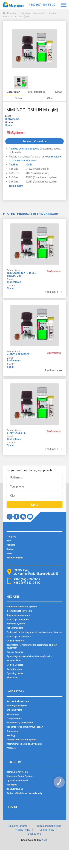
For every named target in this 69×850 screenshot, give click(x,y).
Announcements (15, 557)
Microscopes (13, 714)
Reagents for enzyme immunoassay (25, 727)
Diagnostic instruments (18, 615)
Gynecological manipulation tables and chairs (29, 656)
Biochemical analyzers (18, 701)
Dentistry (14, 762)
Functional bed (14, 660)
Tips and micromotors (17, 780)
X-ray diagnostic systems (19, 611)
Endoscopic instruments (19, 636)
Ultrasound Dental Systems (20, 776)
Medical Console (15, 665)
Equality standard (17, 825)
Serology (11, 735)
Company (11, 536)
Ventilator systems (16, 623)
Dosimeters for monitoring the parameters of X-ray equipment (32, 646)
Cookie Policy (46, 829)
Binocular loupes (15, 789)
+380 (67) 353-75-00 (27, 582)
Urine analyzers (14, 710)
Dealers (10, 549)
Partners (11, 545)
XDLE (45, 839)
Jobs (9, 540)
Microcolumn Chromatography (21, 739)
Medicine (13, 596)
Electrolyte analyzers (17, 705)
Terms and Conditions (49, 825)
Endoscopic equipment (18, 619)
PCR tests (11, 748)
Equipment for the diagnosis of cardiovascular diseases (34, 632)
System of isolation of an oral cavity (24, 793)
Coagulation (12, 731)
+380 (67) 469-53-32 (42, 4)
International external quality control (24, 744)
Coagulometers (14, 718)
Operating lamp (14, 669)
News (9, 553)
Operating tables (15, 673)
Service (12, 807)
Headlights (12, 784)
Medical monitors (15, 640)
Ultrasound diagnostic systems (22, 606)
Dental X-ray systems (17, 772)
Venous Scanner (15, 652)
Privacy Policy (22, 829)
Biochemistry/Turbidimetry (46, 13)
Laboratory (25, 13)
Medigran (11, 13)
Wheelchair (12, 677)
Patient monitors (15, 628)
